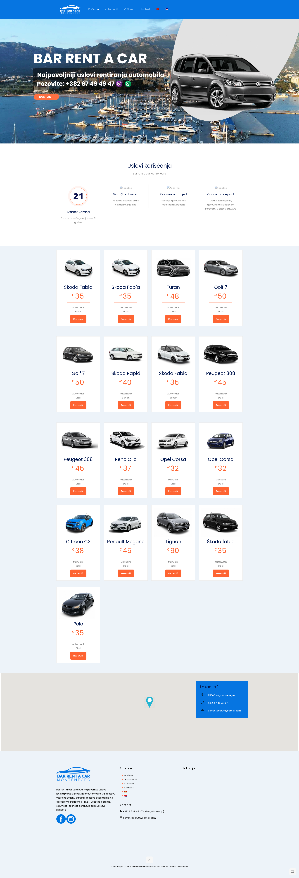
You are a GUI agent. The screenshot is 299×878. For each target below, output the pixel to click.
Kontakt (129, 787)
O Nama (129, 783)
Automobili (130, 779)
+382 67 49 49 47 (218, 703)
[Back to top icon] (149, 860)
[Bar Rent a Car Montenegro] (70, 9)
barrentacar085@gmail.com (224, 710)
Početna (129, 775)
